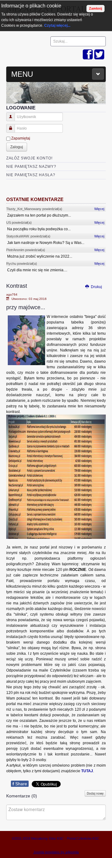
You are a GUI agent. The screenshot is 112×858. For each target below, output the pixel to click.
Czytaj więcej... (57, 25)
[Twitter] (99, 54)
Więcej (99, 209)
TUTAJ (87, 771)
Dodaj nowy (95, 793)
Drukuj (96, 287)
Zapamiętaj (20, 138)
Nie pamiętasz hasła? (30, 175)
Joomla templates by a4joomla (56, 852)
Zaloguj (16, 147)
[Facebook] (88, 54)
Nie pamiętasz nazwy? (31, 166)
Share (19, 783)
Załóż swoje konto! (29, 158)
